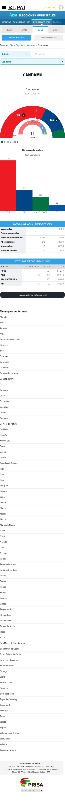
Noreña (3, 542)
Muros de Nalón (7, 525)
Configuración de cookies (48, 769)
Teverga (4, 710)
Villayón (3, 744)
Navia (2, 536)
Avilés (3, 334)
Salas (2, 637)
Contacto (11, 766)
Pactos (57, 22)
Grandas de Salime (9, 463)
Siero (2, 677)
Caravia (3, 384)
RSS (48, 772)
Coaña (3, 412)
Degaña (3, 435)
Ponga (3, 587)
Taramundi (5, 705)
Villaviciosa (5, 739)
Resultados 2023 (21, 22)
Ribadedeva (5, 615)
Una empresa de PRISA (32, 782)
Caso (2, 395)
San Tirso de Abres (9, 660)
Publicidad (39, 766)
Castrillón (4, 401)
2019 (9, 29)
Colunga (4, 418)
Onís (2, 547)
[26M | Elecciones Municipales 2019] (32, 15)
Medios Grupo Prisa (32, 790)
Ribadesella (5, 620)
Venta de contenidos (25, 766)
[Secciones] (4, 7)
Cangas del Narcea (9, 373)
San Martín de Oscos (9, 649)
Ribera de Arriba (7, 626)
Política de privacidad (13, 769)
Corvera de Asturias (9, 424)
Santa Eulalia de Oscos (10, 654)
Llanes (3, 508)
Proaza (3, 598)
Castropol (4, 407)
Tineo (2, 716)
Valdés (3, 722)
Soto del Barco (7, 694)
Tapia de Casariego (9, 699)
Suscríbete (50, 7)
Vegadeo (4, 727)
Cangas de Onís (7, 379)
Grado (3, 457)
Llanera (3, 502)
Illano (2, 474)
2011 (40, 29)
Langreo (4, 485)
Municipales (16, 37)
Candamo (4, 367)
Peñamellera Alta (8, 564)
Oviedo (3, 553)
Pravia (3, 592)
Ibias (2, 469)
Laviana (3, 491)
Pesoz (3, 575)
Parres (3, 559)
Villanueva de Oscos (9, 733)
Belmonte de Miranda (10, 339)
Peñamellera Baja (8, 570)
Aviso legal (50, 766)
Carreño (4, 390)
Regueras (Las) (7, 609)
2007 (56, 29)
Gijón (2, 446)
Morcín (3, 519)
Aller (2, 322)
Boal (2, 350)
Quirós (3, 604)
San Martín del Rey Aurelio (12, 643)
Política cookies (29, 769)
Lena (2, 497)
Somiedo (4, 688)
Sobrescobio (6, 682)
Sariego (3, 671)
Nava (2, 530)
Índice (42, 772)
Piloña (3, 581)
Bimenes (4, 345)
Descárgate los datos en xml (32, 295)
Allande (3, 317)
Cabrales (4, 356)
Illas (2, 480)
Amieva (3, 328)
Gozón (3, 452)
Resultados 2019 (41, 22)
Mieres (3, 514)
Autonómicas (49, 37)
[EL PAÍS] (16, 7)
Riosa (2, 632)
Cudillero (4, 429)
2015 (24, 29)
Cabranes (4, 362)
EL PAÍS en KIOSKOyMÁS (28, 772)
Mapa (14, 772)
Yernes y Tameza (8, 750)
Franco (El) (5, 440)
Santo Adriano (6, 665)
